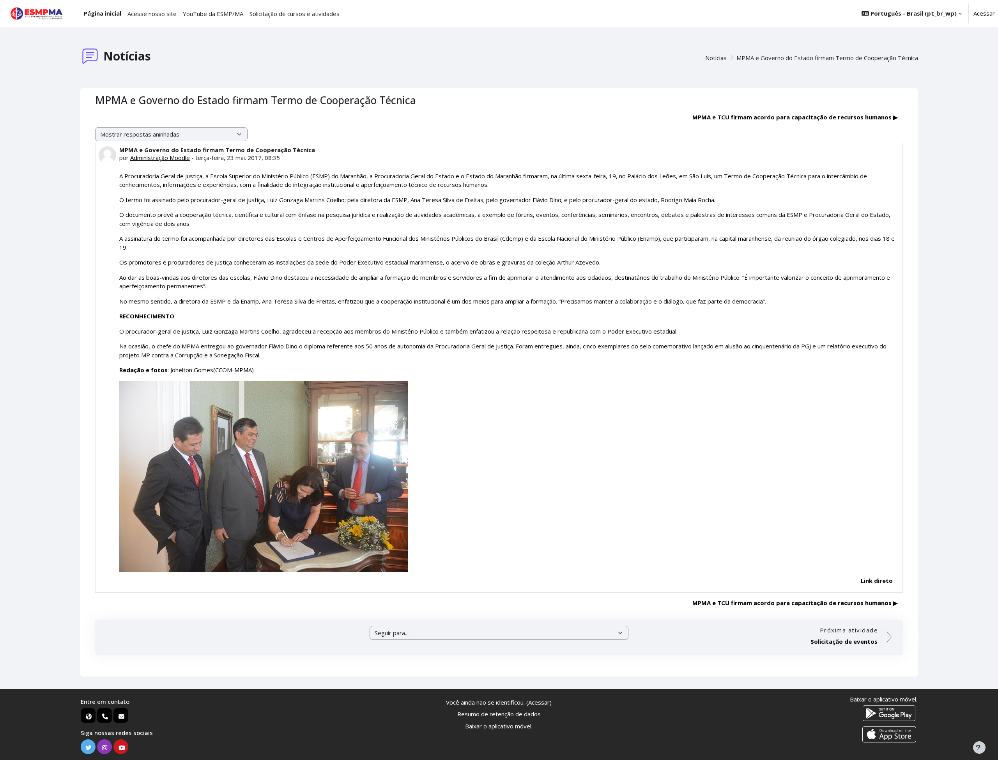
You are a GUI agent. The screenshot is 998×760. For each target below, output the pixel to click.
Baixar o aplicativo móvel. (499, 726)
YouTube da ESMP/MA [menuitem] (213, 14)
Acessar (984, 13)
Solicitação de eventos (844, 641)
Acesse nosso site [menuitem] (152, 14)
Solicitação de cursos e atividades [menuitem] (295, 14)
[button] (911, 13)
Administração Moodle (160, 158)
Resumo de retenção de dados (499, 714)
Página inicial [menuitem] (102, 13)
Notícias (716, 58)
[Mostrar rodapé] (979, 747)
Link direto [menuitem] (877, 580)
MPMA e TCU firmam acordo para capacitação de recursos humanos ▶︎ (795, 117)
